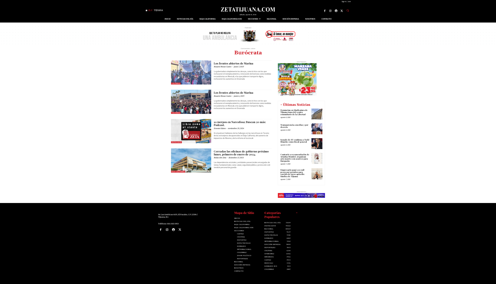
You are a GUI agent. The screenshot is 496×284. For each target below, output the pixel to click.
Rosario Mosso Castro (222, 67)
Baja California (178, 171)
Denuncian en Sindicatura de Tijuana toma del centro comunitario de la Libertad (294, 112)
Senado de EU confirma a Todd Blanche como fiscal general (294, 140)
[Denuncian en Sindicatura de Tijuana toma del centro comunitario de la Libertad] (316, 114)
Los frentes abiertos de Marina (233, 63)
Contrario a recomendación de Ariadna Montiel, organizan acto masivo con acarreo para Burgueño (294, 157)
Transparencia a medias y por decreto (294, 126)
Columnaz (176, 83)
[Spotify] (336, 11)
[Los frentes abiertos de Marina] (191, 72)
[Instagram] (330, 11)
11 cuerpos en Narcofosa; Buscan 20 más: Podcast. (240, 123)
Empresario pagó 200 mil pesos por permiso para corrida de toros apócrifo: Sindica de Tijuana (292, 173)
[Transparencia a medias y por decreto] (316, 128)
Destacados (176, 142)
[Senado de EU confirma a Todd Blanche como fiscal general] (316, 143)
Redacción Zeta (220, 158)
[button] (348, 10)
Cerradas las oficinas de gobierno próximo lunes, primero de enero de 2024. (241, 152)
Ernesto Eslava (220, 128)
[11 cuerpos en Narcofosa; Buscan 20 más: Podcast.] (191, 131)
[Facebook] (325, 11)
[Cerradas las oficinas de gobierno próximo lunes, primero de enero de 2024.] (191, 160)
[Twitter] (342, 11)
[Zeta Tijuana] (248, 9)
